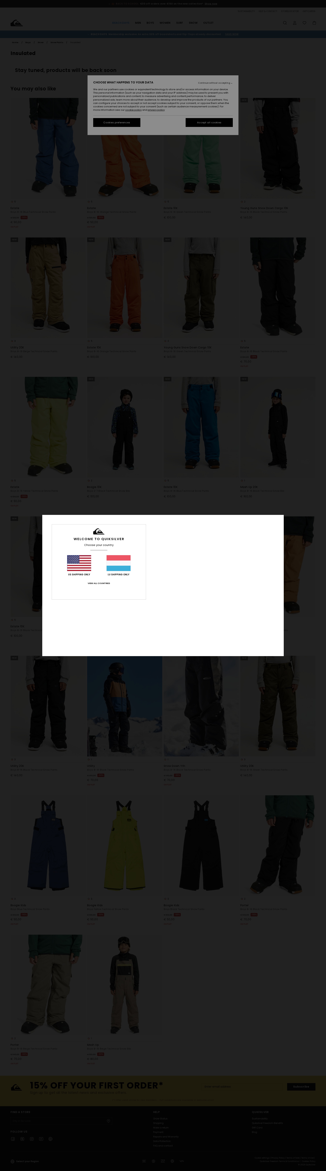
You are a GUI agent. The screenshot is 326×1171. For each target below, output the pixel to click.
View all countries (99, 583)
